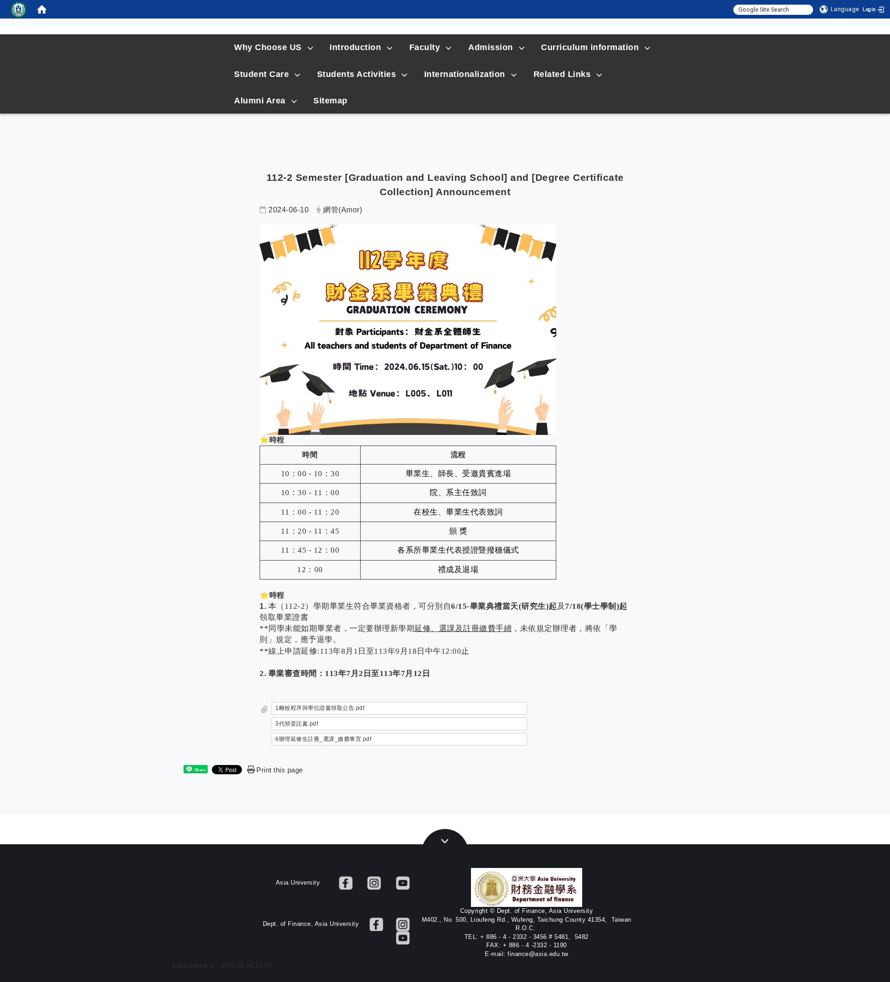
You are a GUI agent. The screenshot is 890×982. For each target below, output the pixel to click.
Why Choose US (268, 47)
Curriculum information (590, 47)
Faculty (424, 47)
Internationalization (464, 74)
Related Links (562, 74)
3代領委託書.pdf (296, 724)
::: (664, 38)
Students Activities (356, 74)
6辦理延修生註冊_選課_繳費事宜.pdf (323, 739)
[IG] (374, 882)
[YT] (403, 882)
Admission (490, 47)
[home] (41, 9)
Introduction (355, 47)
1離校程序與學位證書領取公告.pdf (319, 708)
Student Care (261, 74)
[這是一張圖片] (18, 9)
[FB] (346, 882)
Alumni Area (260, 100)
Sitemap (699, 38)
